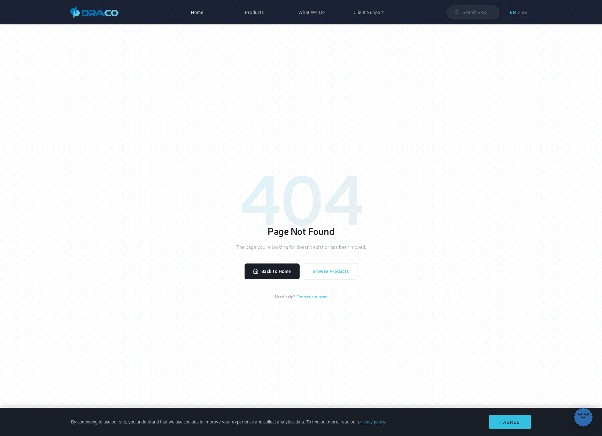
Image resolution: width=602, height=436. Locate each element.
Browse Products (330, 271)
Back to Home (276, 271)
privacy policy (371, 421)
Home (197, 12)
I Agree (510, 422)
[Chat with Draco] (583, 417)
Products (254, 12)
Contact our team (311, 296)
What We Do (311, 12)
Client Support (369, 12)
